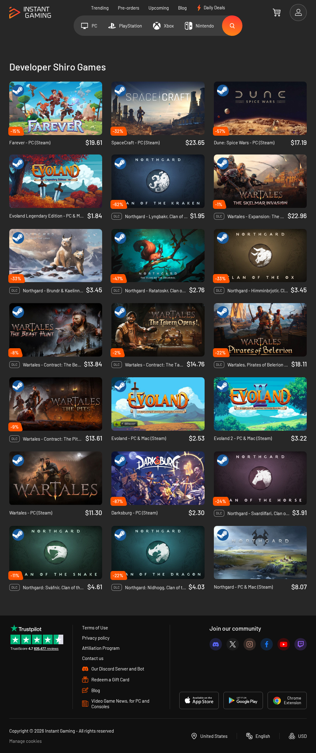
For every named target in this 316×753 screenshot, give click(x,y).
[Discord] (216, 644)
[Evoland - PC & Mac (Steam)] (157, 404)
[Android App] (243, 700)
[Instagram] (249, 644)
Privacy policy (96, 638)
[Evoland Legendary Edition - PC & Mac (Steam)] (55, 181)
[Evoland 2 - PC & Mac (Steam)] (260, 404)
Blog (182, 8)
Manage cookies (25, 741)
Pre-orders (128, 8)
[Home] (30, 13)
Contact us (92, 658)
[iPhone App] (199, 700)
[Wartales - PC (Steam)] (55, 478)
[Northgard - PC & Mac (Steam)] (260, 552)
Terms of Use (95, 627)
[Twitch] (300, 644)
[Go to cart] (277, 12)
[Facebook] (266, 644)
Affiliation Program (100, 648)
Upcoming (158, 8)
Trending (100, 8)
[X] (233, 644)
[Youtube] (283, 644)
